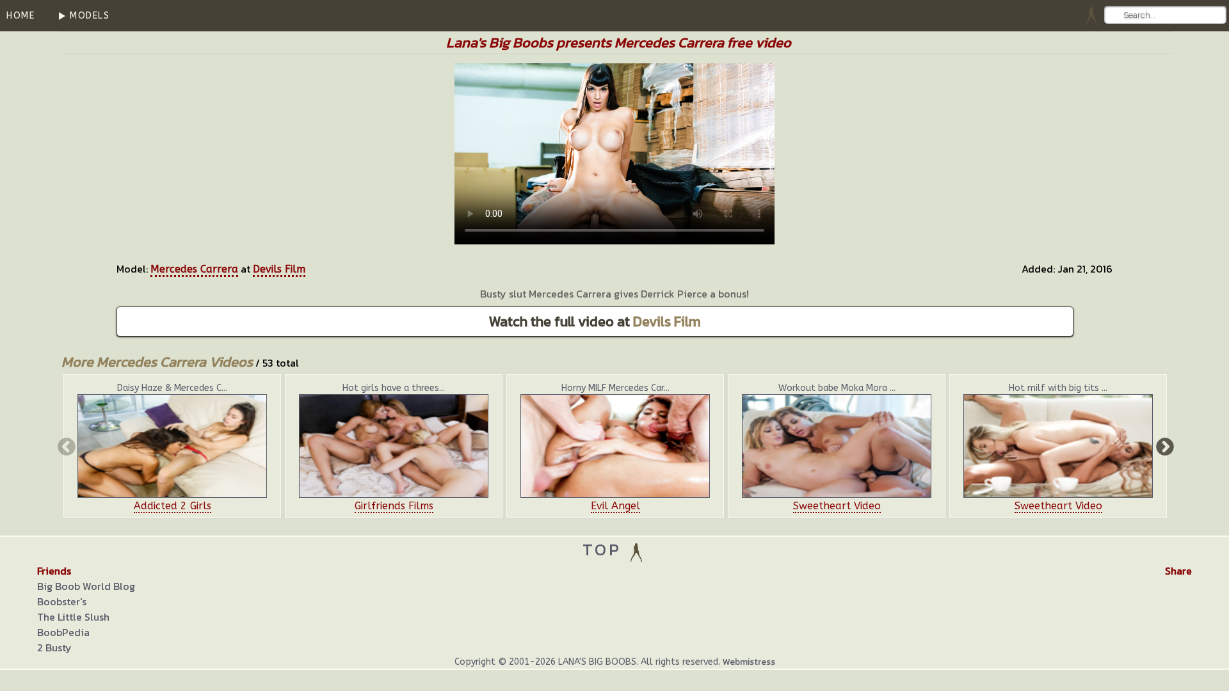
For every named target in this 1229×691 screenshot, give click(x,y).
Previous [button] (65, 446)
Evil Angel (615, 506)
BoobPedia (63, 632)
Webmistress (749, 662)
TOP (605, 549)
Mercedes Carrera (194, 269)
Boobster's (61, 601)
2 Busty (54, 647)
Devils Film (279, 269)
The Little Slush (73, 616)
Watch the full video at (595, 321)
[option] (172, 446)
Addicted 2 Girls (172, 506)
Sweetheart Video (837, 506)
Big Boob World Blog (86, 586)
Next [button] (1164, 446)
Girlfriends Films (394, 506)
